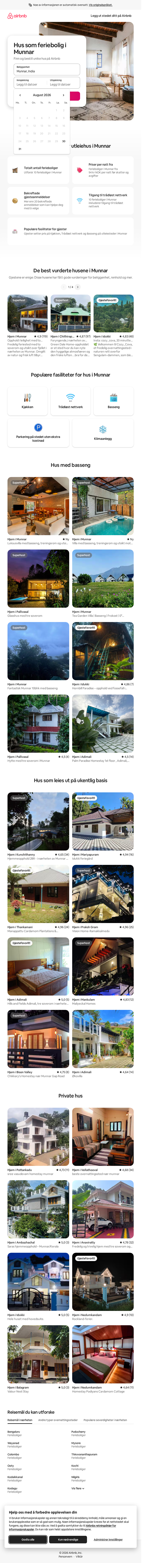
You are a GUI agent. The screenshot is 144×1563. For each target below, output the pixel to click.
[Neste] (78, 287)
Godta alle (28, 1539)
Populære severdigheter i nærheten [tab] (105, 1420)
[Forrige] (64, 287)
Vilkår (79, 1556)
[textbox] (30, 84)
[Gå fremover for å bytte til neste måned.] (63, 95)
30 (63, 141)
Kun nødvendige (68, 1539)
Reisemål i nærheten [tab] (20, 1420)
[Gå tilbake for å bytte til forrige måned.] (20, 95)
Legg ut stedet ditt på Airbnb (111, 16)
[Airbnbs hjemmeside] (17, 16)
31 (20, 149)
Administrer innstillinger (108, 1539)
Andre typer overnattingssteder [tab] (58, 1420)
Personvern (65, 1556)
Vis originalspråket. (100, 5)
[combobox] (47, 71)
